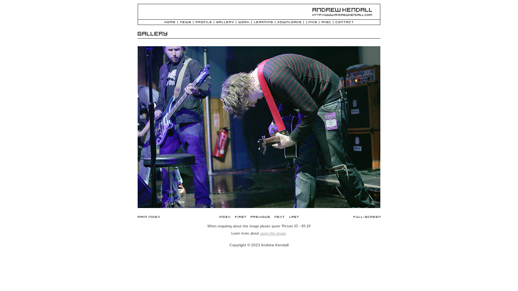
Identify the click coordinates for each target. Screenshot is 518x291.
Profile (204, 22)
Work (244, 22)
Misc (326, 22)
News (185, 22)
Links (311, 22)
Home (170, 22)
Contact (344, 22)
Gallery (225, 22)
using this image (273, 233)
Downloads (289, 22)
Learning (263, 22)
